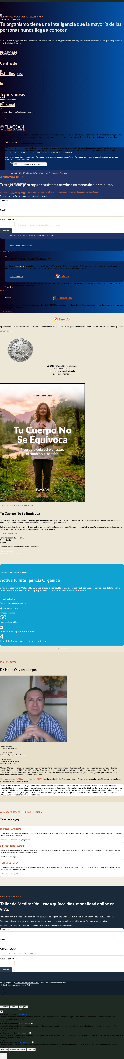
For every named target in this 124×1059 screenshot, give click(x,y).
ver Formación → (7, 311)
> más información (7, 613)
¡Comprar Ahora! (7, 551)
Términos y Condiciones (19, 194)
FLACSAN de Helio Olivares (27, 982)
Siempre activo (25, 1014)
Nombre (4, 200)
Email (3, 210)
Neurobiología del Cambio (21, 245)
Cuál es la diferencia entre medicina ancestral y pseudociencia (35, 225)
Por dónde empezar (8, 52)
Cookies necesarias (10, 1014)
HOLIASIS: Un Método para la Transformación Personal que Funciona (38, 173)
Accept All (23, 1007)
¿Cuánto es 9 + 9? (8, 220)
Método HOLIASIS (36, 779)
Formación (9, 287)
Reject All (14, 1007)
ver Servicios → (6, 331)
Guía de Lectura (16, 276)
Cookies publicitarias (11, 1042)
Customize (4, 1007)
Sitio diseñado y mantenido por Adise (16, 985)
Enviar (6, 231)
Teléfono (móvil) (8, 949)
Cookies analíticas (9, 1033)
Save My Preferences (17, 1049)
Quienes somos (11, 142)
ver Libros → (5, 290)
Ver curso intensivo (8, 54)
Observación (24, 1023)
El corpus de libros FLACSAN (12, 779)
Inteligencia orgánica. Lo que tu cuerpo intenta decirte (32, 235)
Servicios (8, 297)
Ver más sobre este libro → (11, 553)
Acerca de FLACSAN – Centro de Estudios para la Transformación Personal (41, 152)
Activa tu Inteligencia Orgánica (30, 580)
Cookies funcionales (10, 1023)
